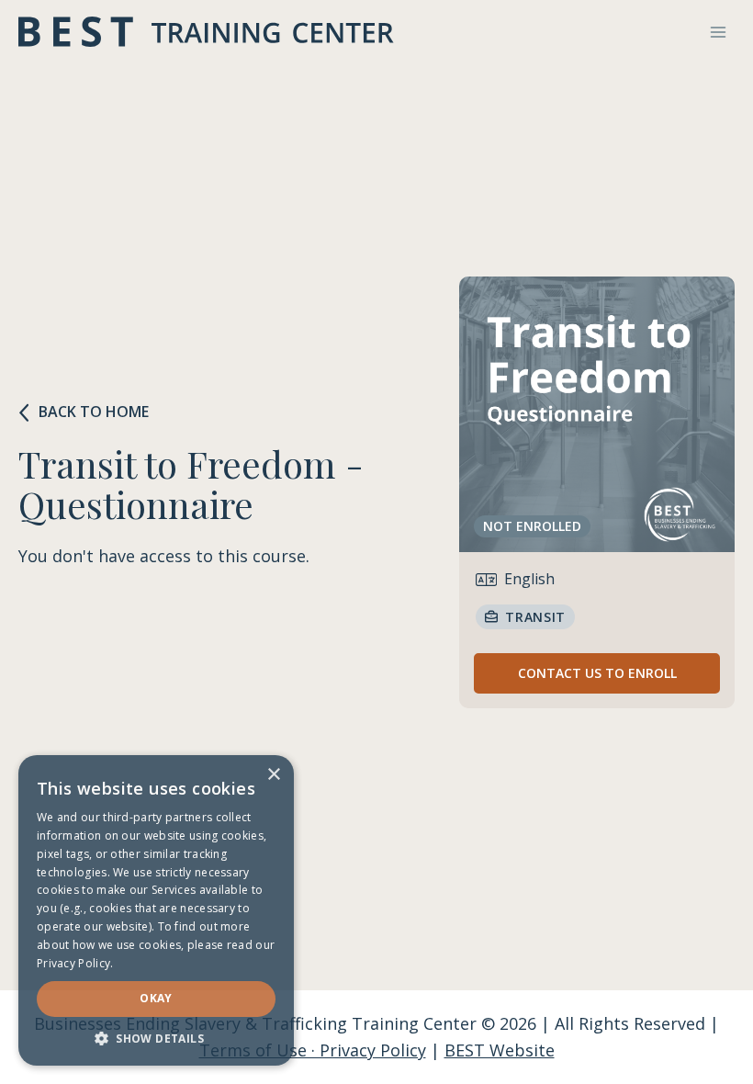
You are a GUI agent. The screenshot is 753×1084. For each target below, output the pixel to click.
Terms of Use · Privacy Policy (312, 1050)
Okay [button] (156, 998)
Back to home (94, 411)
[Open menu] (718, 31)
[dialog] (156, 910)
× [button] (273, 775)
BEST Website (499, 1050)
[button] (156, 1038)
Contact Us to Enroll (597, 673)
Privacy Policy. (75, 963)
